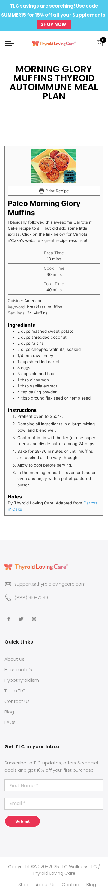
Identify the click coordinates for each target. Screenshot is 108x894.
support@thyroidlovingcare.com (50, 584)
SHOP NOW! (54, 24)
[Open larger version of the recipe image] (54, 166)
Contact (71, 884)
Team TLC (15, 690)
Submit (22, 821)
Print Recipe (56, 190)
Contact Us (17, 701)
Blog (9, 712)
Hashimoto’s (18, 669)
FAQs (10, 722)
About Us (14, 659)
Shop (24, 884)
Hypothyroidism (21, 680)
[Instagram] (35, 614)
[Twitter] (22, 614)
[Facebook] (10, 614)
